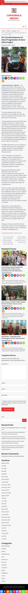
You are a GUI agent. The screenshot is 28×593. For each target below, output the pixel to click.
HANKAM (3, 549)
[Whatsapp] (23, 78)
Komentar (4, 364)
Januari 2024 (4, 533)
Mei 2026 (3, 471)
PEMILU (3, 570)
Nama (3, 383)
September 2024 (6, 525)
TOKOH (20, 233)
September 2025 (6, 493)
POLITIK (3, 576)
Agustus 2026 (5, 463)
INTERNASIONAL (5, 554)
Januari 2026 (4, 482)
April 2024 (4, 531)
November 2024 (5, 520)
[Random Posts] (23, 26)
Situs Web (4, 395)
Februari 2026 (5, 479)
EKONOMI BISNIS (5, 233)
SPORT (3, 578)
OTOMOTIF (15, 233)
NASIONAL (11, 233)
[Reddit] (8, 78)
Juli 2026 (3, 466)
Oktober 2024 (5, 522)
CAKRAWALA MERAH (14, 17)
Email (3, 389)
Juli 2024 (3, 528)
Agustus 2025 (5, 495)
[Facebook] (3, 78)
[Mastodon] (17, 78)
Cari (2, 417)
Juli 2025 (3, 498)
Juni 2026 (3, 468)
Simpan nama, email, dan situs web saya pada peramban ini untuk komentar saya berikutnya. (13, 403)
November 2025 (5, 487)
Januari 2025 (4, 514)
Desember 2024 (5, 517)
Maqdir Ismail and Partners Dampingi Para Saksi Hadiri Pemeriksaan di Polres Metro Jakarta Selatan (12, 447)
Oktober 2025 (5, 490)
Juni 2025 (4, 501)
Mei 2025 (3, 503)
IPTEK (2, 557)
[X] (6, 78)
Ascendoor (10, 587)
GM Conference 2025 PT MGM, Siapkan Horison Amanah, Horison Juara (13, 303)
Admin (13, 45)
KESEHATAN (4, 559)
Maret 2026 (4, 476)
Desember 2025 (5, 485)
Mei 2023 (3, 536)
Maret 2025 (4, 509)
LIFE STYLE (3, 562)
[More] (3, 81)
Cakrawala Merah (7, 85)
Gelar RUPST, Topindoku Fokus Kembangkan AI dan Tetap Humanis (13, 337)
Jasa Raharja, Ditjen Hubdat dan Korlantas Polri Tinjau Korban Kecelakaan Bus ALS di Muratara (12, 269)
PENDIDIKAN (4, 573)
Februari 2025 (5, 512)
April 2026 (4, 474)
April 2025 (4, 506)
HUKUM (3, 551)
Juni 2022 (3, 539)
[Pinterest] (14, 78)
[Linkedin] (11, 78)
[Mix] (20, 78)
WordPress (22, 587)
